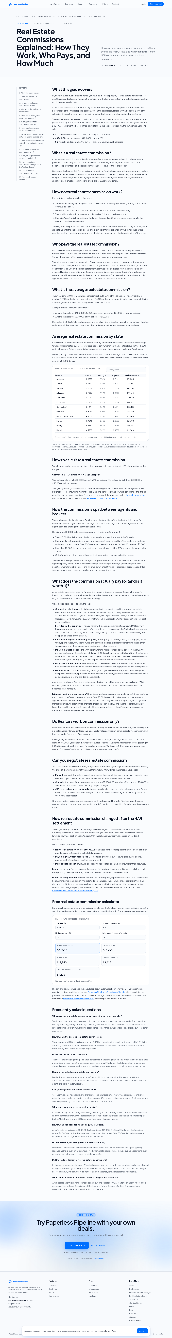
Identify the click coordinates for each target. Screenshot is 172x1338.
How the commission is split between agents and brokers (31, 135)
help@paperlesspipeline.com (20, 1300)
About (132, 1285)
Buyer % (115, 375)
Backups (92, 1296)
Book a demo (135, 1320)
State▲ (58, 375)
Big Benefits (134, 1289)
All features (134, 1299)
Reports (52, 1292)
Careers (132, 1317)
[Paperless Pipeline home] (18, 4)
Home (18, 16)
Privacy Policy (111, 1331)
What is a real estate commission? (28, 97)
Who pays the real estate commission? (30, 110)
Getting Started (136, 1303)
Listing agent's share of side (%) (114, 933)
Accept (142, 1331)
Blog (26, 16)
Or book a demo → (99, 1245)
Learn (80, 4)
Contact (115, 4)
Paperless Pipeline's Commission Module (106, 992)
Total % (88, 375)
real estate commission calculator (101, 498)
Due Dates (53, 1289)
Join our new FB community (19, 1307)
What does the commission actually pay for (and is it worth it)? (31, 143)
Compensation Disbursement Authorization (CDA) (75, 890)
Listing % (102, 375)
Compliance (54, 1296)
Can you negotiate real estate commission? (29, 156)
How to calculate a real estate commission (29, 129)
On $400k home (132, 375)
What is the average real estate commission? (29, 116)
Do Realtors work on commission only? (29, 150)
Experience (93, 1292)
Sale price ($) (60, 923)
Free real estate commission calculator (28, 172)
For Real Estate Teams (138, 1296)
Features (69, 4)
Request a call (99, 1258)
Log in (143, 4)
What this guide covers (29, 93)
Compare (93, 4)
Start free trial (156, 4)
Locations (93, 1285)
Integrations (94, 1289)
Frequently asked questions (27, 178)
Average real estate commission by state (28, 123)
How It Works (54, 4)
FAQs (131, 1306)
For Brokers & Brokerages (140, 1292)
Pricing (105, 4)
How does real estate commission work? (28, 104)
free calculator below (135, 495)
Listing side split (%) (63, 933)
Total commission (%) (111, 923)
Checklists (53, 1285)
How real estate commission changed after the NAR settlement (30, 164)
